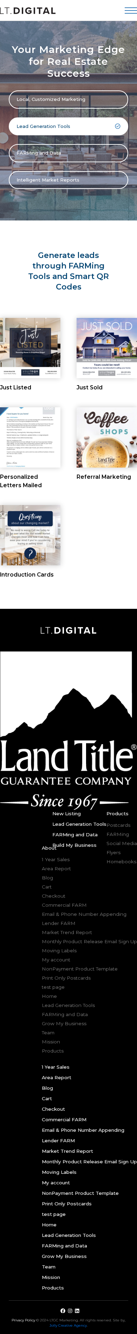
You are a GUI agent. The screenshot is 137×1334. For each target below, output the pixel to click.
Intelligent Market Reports (48, 180)
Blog (47, 877)
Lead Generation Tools (43, 126)
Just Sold (90, 387)
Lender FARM (59, 923)
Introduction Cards (27, 574)
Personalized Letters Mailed (21, 481)
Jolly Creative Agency (68, 1325)
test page (53, 987)
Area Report (56, 868)
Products (53, 1051)
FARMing (117, 834)
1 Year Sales (56, 859)
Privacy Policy (24, 1320)
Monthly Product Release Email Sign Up (89, 941)
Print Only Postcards (66, 978)
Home (49, 996)
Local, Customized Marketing (51, 99)
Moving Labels (59, 950)
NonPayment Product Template (80, 969)
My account (56, 959)
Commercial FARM (64, 905)
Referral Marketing (104, 477)
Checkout (53, 896)
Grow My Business (64, 1023)
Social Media (121, 843)
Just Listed (15, 387)
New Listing (66, 813)
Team (48, 1032)
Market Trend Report (67, 932)
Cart (47, 887)
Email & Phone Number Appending (84, 914)
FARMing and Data (39, 153)
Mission (51, 1041)
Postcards (118, 825)
